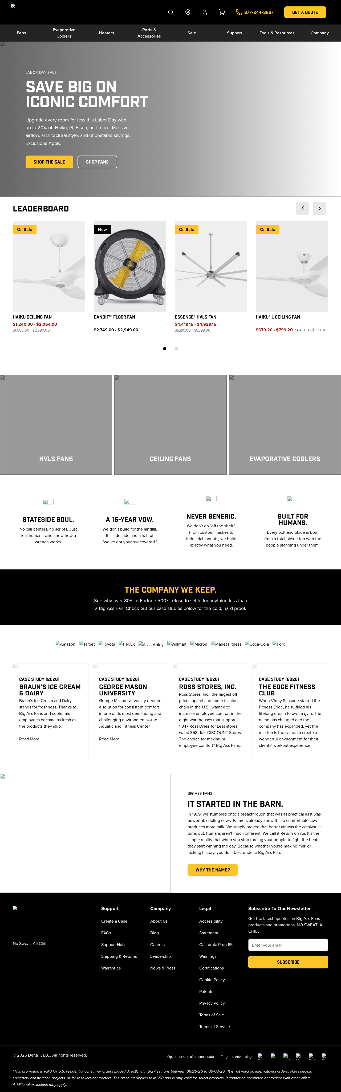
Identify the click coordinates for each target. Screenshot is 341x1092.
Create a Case (114, 921)
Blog (154, 933)
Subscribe (288, 961)
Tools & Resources (277, 33)
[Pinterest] (325, 1056)
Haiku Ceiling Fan (32, 316)
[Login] (204, 12)
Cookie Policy (212, 980)
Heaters (106, 33)
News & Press (162, 968)
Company (320, 33)
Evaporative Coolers (64, 33)
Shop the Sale (49, 161)
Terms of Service (214, 1026)
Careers (157, 944)
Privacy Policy (212, 1003)
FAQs (106, 933)
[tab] (164, 348)
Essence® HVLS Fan (195, 316)
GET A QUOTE (305, 12)
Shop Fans (97, 161)
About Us (159, 921)
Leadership (160, 956)
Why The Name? (213, 869)
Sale (192, 33)
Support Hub (113, 944)
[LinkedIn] (286, 1056)
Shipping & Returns (119, 956)
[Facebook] (261, 1056)
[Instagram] (274, 1056)
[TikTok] (312, 1056)
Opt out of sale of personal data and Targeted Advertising (209, 1056)
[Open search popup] (170, 12)
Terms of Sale (211, 1015)
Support (234, 33)
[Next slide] (319, 208)
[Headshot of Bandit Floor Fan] (130, 266)
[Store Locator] (187, 12)
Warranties (111, 968)
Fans (21, 33)
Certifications (211, 968)
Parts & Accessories (149, 33)
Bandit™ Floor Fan (114, 316)
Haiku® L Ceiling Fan (278, 316)
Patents (206, 991)
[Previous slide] (302, 208)
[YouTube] (299, 1056)
